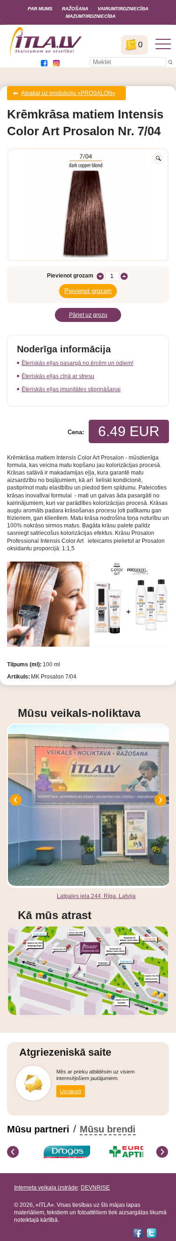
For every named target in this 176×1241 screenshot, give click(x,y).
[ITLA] (46, 56)
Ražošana (75, 8)
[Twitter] (151, 1233)
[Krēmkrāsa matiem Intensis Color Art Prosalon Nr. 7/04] (88, 205)
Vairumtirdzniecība (123, 8)
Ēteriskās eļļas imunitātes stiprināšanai (71, 389)
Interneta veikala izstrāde (46, 1187)
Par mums (40, 8)
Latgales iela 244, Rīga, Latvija (96, 896)
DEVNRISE (95, 1187)
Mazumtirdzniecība (90, 16)
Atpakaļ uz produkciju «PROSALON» (68, 93)
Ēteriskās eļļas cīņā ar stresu (58, 376)
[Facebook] (138, 1233)
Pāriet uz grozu (88, 315)
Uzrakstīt (70, 1091)
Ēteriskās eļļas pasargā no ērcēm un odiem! (77, 363)
